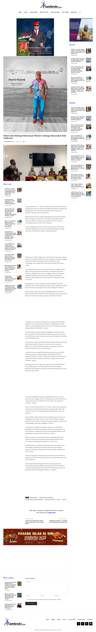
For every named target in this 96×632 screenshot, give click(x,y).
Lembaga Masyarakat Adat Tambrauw (46, 497)
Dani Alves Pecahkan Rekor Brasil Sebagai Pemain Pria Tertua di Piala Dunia (34, 522)
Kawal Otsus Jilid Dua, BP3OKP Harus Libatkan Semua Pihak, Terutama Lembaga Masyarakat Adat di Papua (10, 585)
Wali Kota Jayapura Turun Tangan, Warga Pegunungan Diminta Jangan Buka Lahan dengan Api (10, 191)
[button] (79, 12)
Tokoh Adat (64, 499)
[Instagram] (82, 623)
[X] (58, 141)
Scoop (4, 133)
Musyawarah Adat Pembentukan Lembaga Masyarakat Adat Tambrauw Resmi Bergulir (10, 596)
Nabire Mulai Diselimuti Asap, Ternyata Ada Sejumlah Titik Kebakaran (77, 185)
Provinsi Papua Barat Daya (50, 499)
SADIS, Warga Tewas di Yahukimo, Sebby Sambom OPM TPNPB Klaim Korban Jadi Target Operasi (10, 288)
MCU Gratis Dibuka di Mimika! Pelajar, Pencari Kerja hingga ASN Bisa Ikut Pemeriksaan (10, 223)
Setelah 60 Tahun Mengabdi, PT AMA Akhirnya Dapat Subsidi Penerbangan (78, 60)
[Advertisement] (46, 193)
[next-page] (8, 296)
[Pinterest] (62, 141)
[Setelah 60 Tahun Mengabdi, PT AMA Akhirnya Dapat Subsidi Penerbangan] (19, 201)
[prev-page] (6, 296)
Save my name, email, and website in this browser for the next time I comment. (44, 599)
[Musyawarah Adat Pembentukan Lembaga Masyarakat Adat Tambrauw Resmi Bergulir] (19, 595)
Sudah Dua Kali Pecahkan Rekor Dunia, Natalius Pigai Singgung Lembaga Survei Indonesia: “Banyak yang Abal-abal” (78, 89)
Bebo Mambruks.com (9, 141)
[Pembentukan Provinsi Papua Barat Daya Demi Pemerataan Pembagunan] (19, 605)
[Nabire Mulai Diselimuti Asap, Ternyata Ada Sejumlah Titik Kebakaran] (19, 277)
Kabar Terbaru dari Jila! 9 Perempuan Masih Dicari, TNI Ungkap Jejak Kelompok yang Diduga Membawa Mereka (77, 69)
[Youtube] (90, 623)
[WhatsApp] (65, 141)
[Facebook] (55, 141)
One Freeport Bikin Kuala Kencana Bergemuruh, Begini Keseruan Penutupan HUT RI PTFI (10, 257)
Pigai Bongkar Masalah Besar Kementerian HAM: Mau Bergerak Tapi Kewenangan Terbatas (10, 268)
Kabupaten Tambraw (34, 497)
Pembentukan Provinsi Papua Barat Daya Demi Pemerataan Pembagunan (10, 605)
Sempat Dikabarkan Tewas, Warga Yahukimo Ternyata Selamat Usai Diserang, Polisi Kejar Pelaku (10, 246)
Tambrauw (58, 499)
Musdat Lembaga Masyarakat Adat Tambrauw (34, 499)
